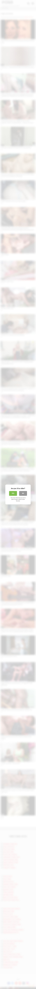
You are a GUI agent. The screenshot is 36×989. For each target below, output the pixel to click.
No (23, 493)
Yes (13, 493)
